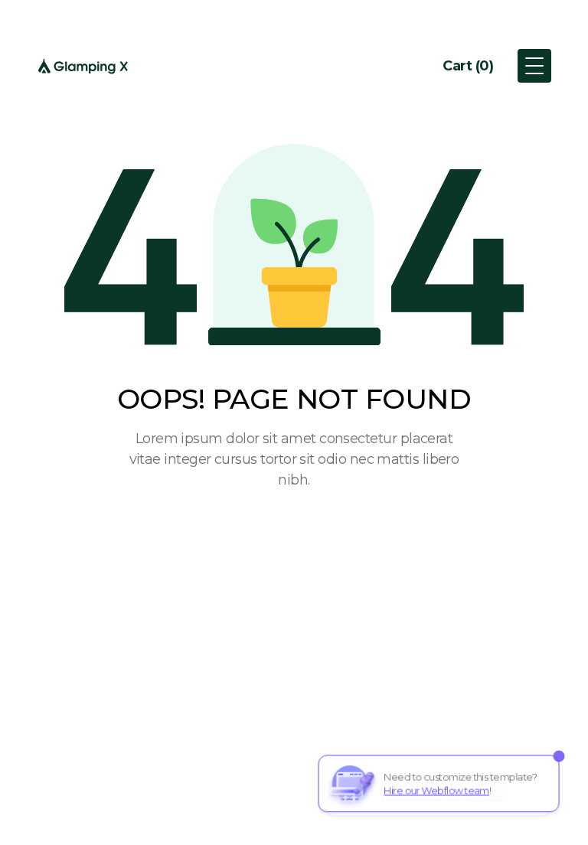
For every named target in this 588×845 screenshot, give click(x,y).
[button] (468, 66)
